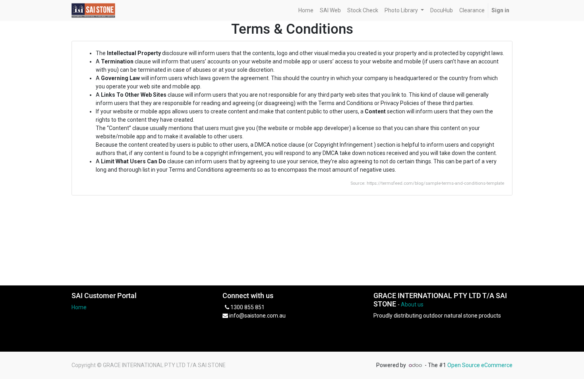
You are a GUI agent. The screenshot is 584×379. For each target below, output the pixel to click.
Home (79, 307)
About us (412, 304)
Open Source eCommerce (479, 365)
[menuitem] (306, 10)
